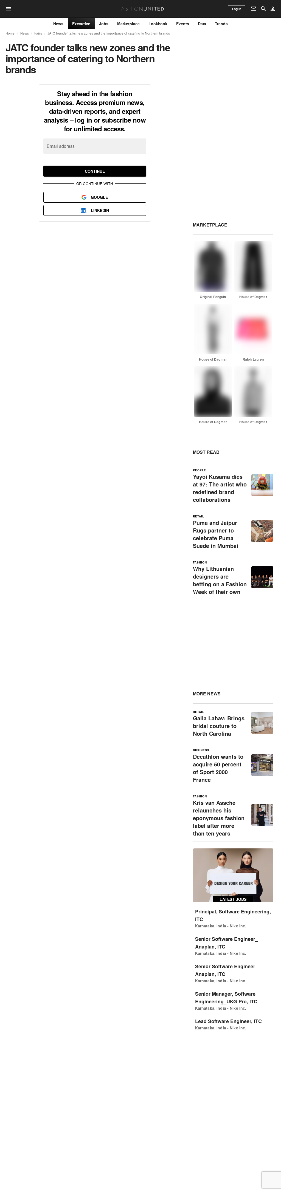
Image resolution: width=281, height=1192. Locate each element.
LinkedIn (100, 210)
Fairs (38, 33)
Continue (95, 171)
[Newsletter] (253, 8)
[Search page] (263, 8)
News (24, 33)
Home (10, 33)
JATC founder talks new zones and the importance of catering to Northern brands (108, 33)
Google (99, 197)
